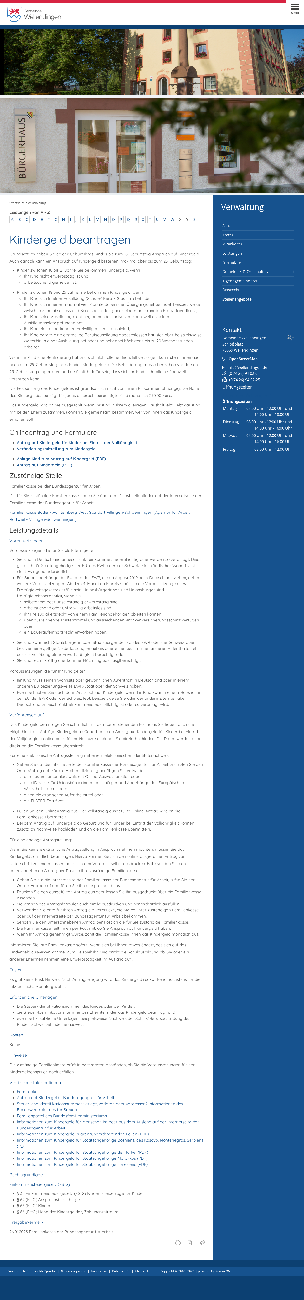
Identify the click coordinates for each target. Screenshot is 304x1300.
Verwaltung (242, 206)
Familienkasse (30, 1091)
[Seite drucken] (178, 1242)
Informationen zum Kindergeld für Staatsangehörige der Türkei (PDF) (82, 1152)
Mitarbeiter (232, 244)
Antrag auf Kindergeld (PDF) (44, 464)
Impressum (99, 1271)
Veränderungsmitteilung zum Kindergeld (56, 448)
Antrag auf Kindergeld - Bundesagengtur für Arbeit (65, 1097)
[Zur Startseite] (34, 21)
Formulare (231, 262)
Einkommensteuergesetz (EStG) (40, 1184)
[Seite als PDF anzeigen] (191, 1242)
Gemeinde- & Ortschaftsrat (246, 271)
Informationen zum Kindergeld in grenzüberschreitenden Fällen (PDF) (83, 1133)
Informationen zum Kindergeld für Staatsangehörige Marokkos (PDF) (82, 1158)
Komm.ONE (223, 1271)
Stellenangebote (237, 299)
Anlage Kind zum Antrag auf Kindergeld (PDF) (61, 458)
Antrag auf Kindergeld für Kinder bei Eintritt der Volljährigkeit (77, 442)
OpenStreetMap (243, 359)
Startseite (17, 203)
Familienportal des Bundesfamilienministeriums (62, 1115)
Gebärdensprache (73, 1271)
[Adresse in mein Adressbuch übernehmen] (290, 338)
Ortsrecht (231, 290)
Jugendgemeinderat (240, 280)
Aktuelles (230, 225)
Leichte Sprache (44, 1271)
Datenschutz (121, 1271)
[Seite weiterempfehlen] (203, 1242)
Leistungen (232, 253)
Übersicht (141, 1271)
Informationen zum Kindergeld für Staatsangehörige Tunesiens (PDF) (82, 1164)
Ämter (227, 235)
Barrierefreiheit (17, 1271)
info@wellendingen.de (247, 367)
